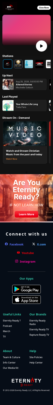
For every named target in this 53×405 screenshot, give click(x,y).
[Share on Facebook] (22, 33)
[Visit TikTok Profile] (26, 33)
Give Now (44, 7)
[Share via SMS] (31, 33)
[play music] (41, 46)
